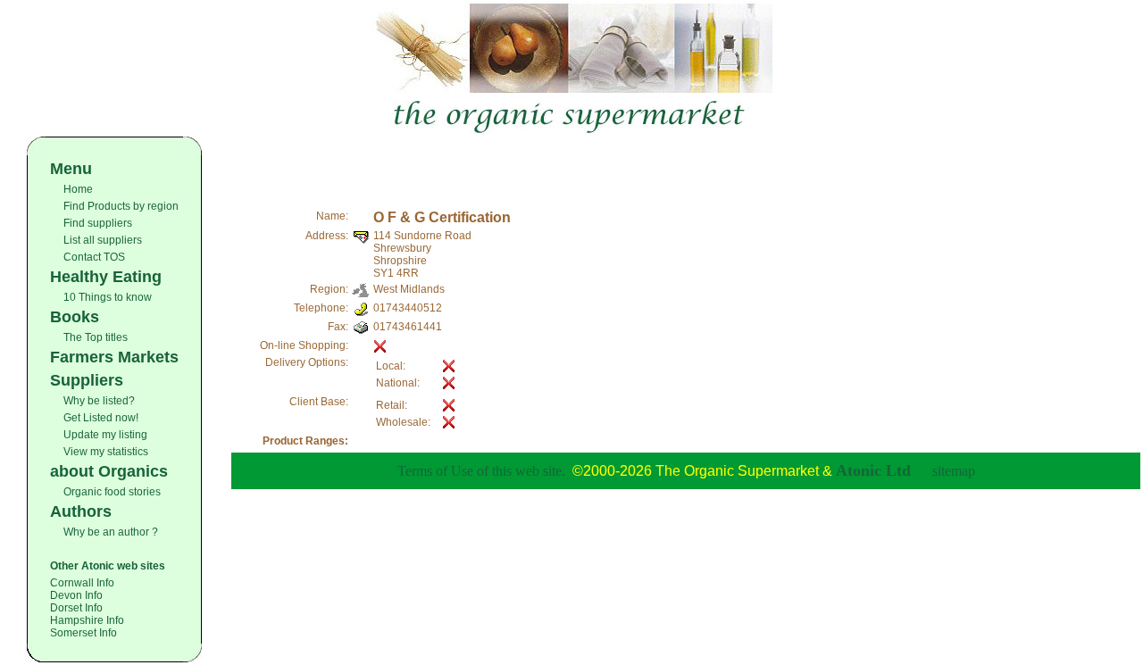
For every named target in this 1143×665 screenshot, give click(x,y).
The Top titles (95, 337)
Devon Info (76, 595)
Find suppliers (97, 223)
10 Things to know (107, 297)
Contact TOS (94, 257)
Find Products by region (121, 206)
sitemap (953, 470)
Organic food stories (112, 492)
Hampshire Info (87, 620)
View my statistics (105, 451)
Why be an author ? (110, 532)
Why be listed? (99, 401)
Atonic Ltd (873, 470)
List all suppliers (102, 240)
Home (78, 189)
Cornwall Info (82, 583)
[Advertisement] (686, 163)
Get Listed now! (100, 417)
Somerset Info (83, 633)
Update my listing (105, 434)
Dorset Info (76, 608)
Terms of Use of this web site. (481, 470)
